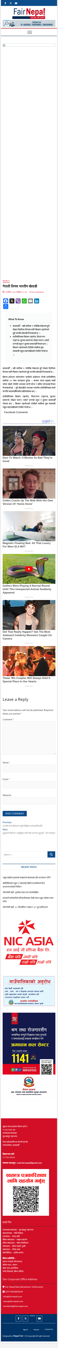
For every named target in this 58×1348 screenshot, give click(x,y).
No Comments (38, 292)
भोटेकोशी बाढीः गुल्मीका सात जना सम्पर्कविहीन (21, 892)
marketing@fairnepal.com (15, 1306)
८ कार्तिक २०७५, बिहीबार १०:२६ (15, 292)
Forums (36, 1330)
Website (7, 795)
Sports (6, 281)
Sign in (25, 1330)
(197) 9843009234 (13, 1291)
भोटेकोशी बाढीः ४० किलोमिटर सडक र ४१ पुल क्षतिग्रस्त (25, 907)
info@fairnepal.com (12, 1296)
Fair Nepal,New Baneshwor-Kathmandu (23, 1286)
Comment (8, 719)
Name (6, 762)
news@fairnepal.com (13, 1301)
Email (6, 779)
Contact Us (49, 1329)
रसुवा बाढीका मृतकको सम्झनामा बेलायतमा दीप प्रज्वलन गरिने (27, 877)
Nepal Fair (18, 1335)
